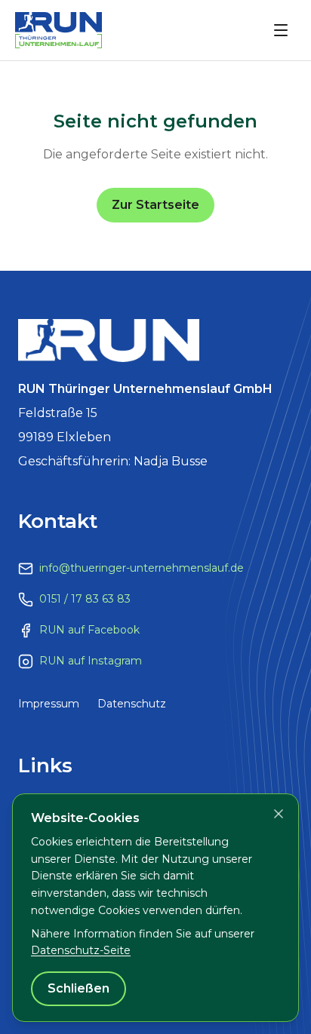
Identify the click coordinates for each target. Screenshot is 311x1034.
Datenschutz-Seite (81, 950)
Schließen (78, 988)
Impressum (48, 703)
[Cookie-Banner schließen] (278, 813)
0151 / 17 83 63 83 (85, 599)
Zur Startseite (155, 205)
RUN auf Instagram (90, 660)
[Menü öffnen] (281, 30)
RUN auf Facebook (89, 630)
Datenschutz (131, 703)
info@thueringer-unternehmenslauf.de (141, 568)
